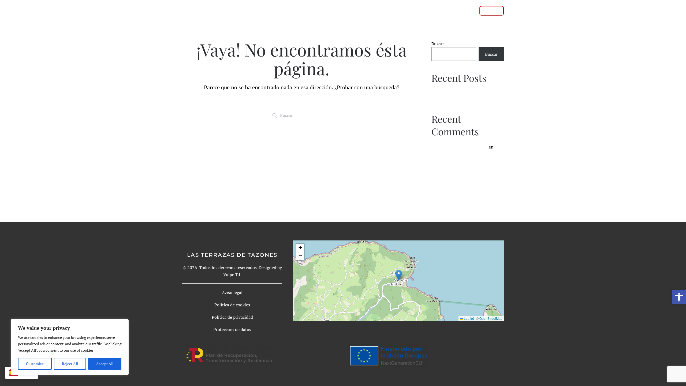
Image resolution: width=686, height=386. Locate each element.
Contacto (460, 10)
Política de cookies (232, 305)
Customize (35, 363)
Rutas (354, 10)
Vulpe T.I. (232, 274)
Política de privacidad (232, 317)
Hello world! (443, 93)
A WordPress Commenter (463, 147)
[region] (70, 347)
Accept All (104, 363)
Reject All (70, 363)
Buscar (437, 44)
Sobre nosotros (322, 10)
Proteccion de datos (232, 329)
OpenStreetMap (490, 318)
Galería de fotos (388, 10)
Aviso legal (232, 292)
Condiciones (428, 10)
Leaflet (468, 318)
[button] (679, 297)
